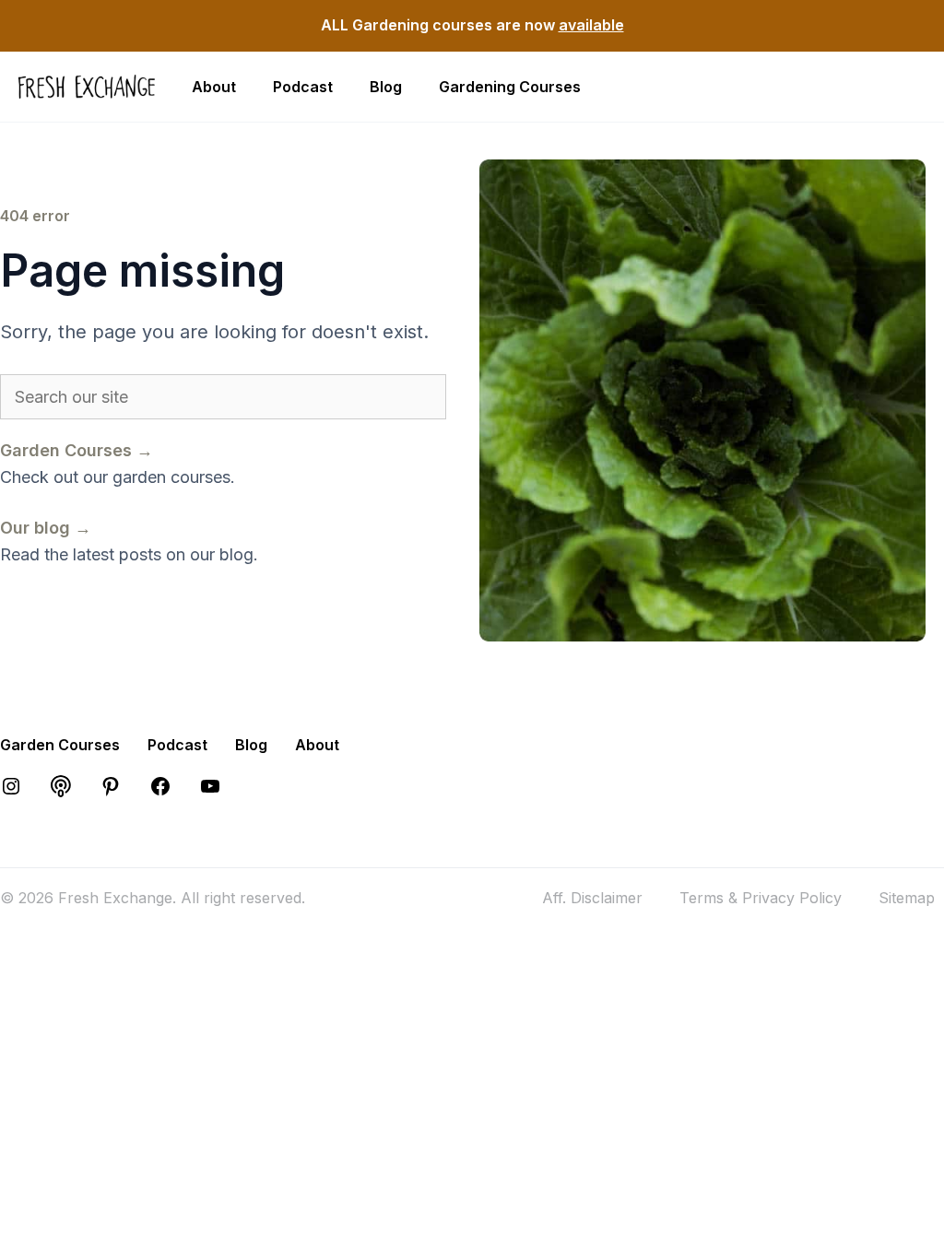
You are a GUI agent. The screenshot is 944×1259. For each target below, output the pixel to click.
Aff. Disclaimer (592, 897)
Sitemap (907, 897)
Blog (386, 86)
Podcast (303, 86)
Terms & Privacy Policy (760, 897)
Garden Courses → (76, 450)
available (591, 25)
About (214, 86)
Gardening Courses (510, 86)
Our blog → (45, 527)
